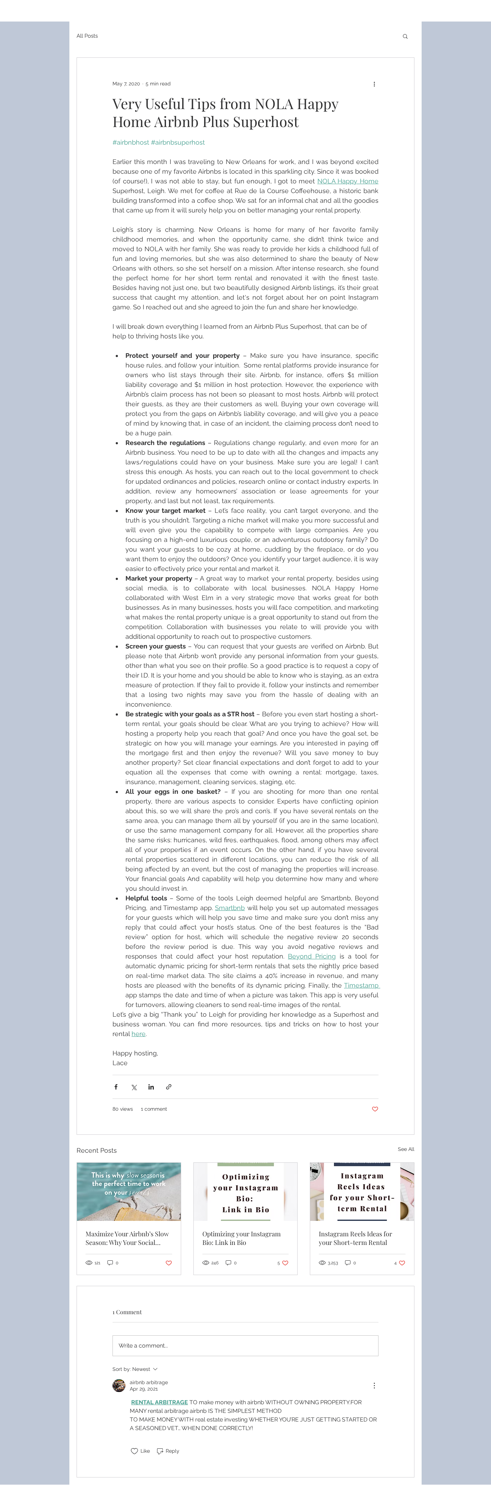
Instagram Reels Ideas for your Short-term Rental (355, 1238)
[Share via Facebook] (116, 1086)
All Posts (87, 36)
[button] (405, 36)
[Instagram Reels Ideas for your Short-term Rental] (362, 1192)
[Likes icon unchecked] (134, 1451)
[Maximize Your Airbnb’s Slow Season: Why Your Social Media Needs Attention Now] (129, 1192)
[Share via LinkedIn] (151, 1086)
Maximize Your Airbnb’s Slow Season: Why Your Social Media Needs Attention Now (127, 1238)
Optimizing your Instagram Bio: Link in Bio (241, 1238)
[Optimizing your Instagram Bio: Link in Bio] (246, 1192)
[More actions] (374, 83)
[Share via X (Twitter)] (133, 1086)
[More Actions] (374, 1385)
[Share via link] (168, 1086)
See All (406, 1149)
